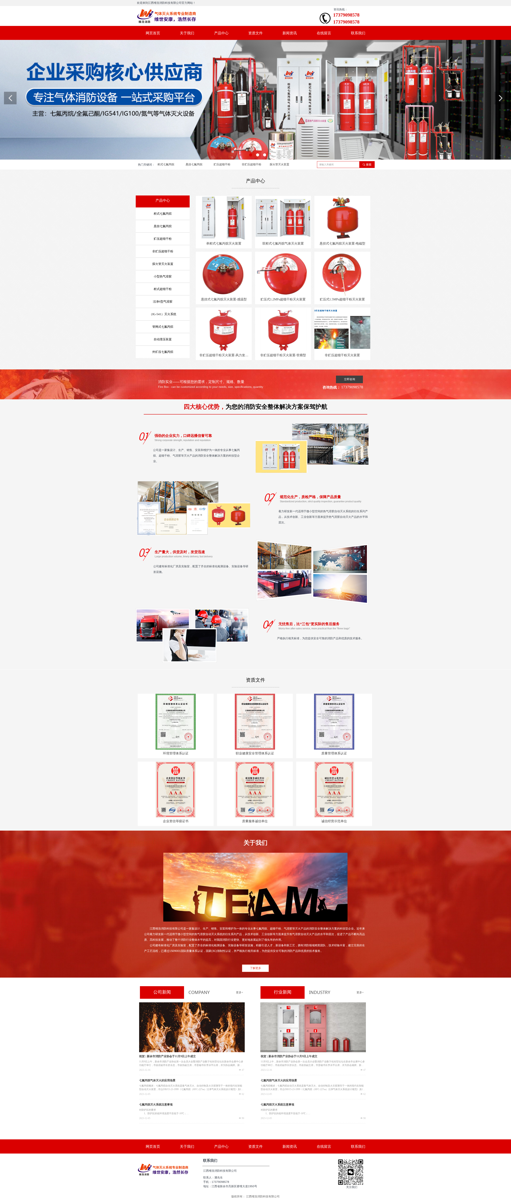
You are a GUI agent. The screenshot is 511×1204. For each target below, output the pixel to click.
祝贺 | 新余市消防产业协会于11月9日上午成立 (167, 1056)
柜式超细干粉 (163, 289)
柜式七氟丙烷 (165, 164)
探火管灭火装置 (279, 164)
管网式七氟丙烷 (162, 326)
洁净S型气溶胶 (162, 301)
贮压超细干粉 (222, 164)
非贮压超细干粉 (251, 164)
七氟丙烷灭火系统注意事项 (156, 1104)
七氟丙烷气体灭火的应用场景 (157, 1080)
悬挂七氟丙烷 (194, 164)
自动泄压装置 (163, 339)
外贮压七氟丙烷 (162, 351)
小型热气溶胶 (163, 276)
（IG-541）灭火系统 (162, 314)
